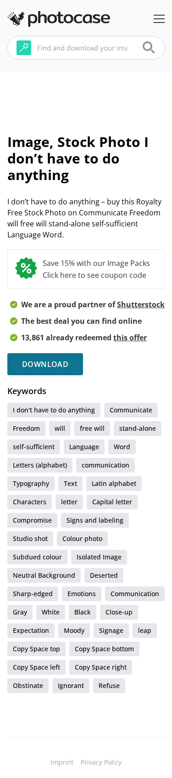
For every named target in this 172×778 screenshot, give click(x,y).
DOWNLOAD (45, 364)
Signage (111, 630)
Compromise (32, 520)
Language (84, 446)
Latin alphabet (114, 483)
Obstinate (28, 685)
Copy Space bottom (104, 648)
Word (122, 446)
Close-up (119, 612)
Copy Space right (101, 667)
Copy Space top (36, 648)
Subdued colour (37, 556)
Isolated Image (99, 556)
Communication (135, 593)
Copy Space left (36, 667)
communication (105, 465)
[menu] (159, 19)
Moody (74, 630)
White (51, 612)
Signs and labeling (95, 520)
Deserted (104, 575)
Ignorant (71, 685)
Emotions (81, 593)
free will (92, 428)
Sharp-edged (33, 593)
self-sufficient (34, 446)
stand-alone (137, 428)
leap (144, 630)
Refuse (109, 685)
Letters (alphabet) (40, 465)
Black (82, 612)
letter (69, 501)
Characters (29, 501)
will (60, 428)
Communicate (131, 410)
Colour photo (82, 538)
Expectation (31, 630)
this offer (130, 338)
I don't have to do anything (54, 410)
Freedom (26, 428)
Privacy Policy (101, 762)
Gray (20, 612)
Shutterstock (141, 304)
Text (70, 483)
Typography (31, 483)
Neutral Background (44, 575)
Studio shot (30, 538)
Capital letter (112, 501)
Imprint (61, 762)
